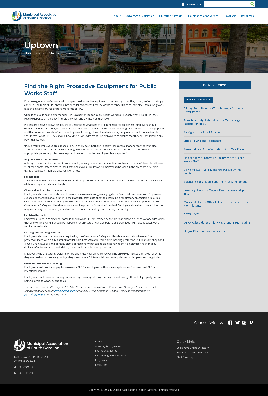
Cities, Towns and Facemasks (202, 141)
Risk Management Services (203, 16)
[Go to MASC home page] (35, 13)
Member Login (193, 3)
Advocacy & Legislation (140, 16)
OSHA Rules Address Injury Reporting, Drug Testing (217, 222)
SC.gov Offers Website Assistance (205, 231)
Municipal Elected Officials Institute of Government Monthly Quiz (217, 203)
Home (28, 52)
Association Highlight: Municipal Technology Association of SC (212, 122)
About (117, 16)
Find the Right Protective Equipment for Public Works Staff (214, 159)
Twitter (238, 323)
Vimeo (252, 323)
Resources (247, 16)
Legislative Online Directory (193, 347)
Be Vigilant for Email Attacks (202, 132)
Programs (230, 16)
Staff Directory (185, 357)
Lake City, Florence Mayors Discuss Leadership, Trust (214, 191)
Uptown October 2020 (198, 99)
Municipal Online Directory (192, 352)
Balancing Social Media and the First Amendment (215, 181)
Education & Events (170, 16)
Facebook (231, 323)
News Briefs (191, 214)
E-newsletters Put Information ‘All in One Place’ (214, 149)
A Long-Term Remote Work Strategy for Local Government (213, 110)
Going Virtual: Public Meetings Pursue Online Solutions (212, 171)
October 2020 (214, 85)
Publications (55, 52)
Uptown (68, 52)
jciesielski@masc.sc (65, 290)
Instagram (245, 323)
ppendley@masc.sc (35, 294)
